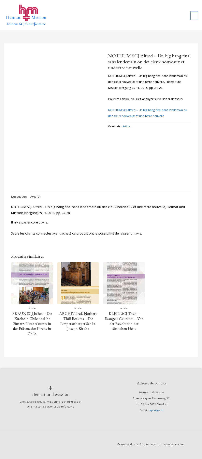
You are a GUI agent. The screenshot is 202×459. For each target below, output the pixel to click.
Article (126, 126)
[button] (182, 15)
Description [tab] (19, 196)
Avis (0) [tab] (35, 196)
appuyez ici (156, 410)
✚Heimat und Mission (50, 391)
